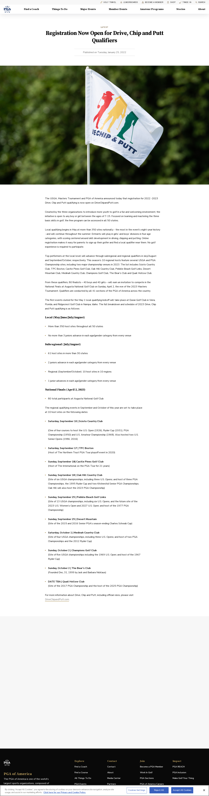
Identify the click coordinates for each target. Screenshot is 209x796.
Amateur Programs (152, 9)
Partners (111, 784)
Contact (111, 766)
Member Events (118, 9)
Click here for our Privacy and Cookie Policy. (64, 792)
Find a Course (81, 772)
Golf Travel (110, 2)
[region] (104, 790)
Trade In (185, 2)
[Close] (204, 790)
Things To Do (59, 9)
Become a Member (154, 2)
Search (201, 2)
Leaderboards (130, 2)
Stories (180, 9)
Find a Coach (31, 9)
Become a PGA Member (151, 766)
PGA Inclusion (179, 772)
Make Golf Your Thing (183, 778)
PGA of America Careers (152, 784)
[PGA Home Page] (7, 9)
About (201, 9)
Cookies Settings (136, 790)
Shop (171, 2)
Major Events (88, 9)
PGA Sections (147, 778)
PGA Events (80, 784)
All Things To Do (83, 778)
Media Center (114, 778)
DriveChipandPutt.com (57, 599)
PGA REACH (179, 766)
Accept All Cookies (182, 790)
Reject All (159, 790)
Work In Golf (146, 772)
